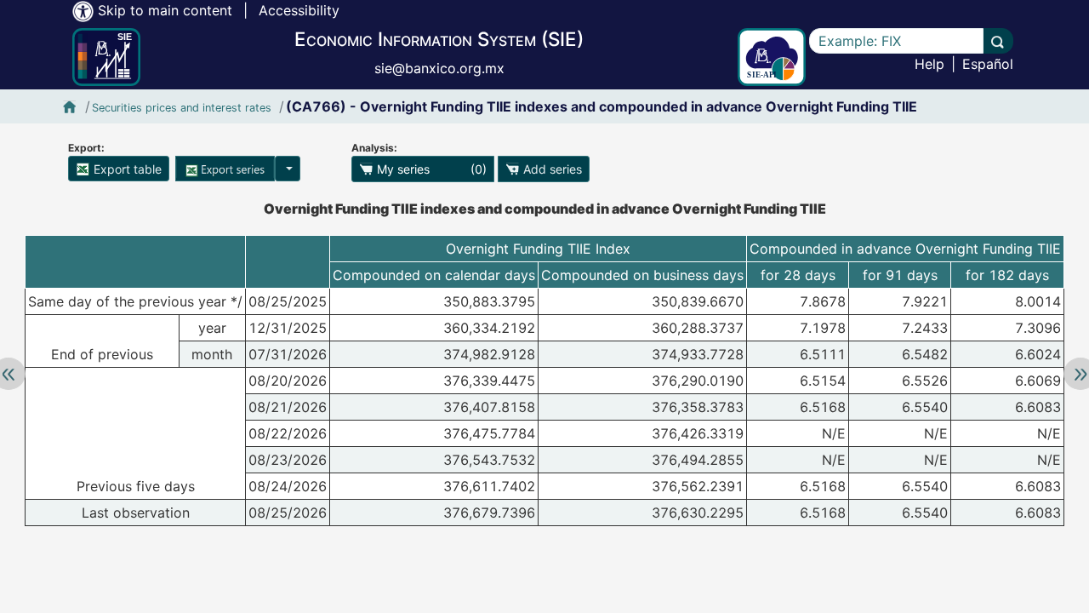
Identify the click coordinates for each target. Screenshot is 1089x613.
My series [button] (430, 169)
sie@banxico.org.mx (439, 68)
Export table (126, 169)
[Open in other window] (772, 57)
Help (929, 63)
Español (987, 63)
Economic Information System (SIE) (439, 39)
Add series (551, 169)
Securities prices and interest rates (181, 107)
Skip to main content (165, 10)
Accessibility (299, 10)
